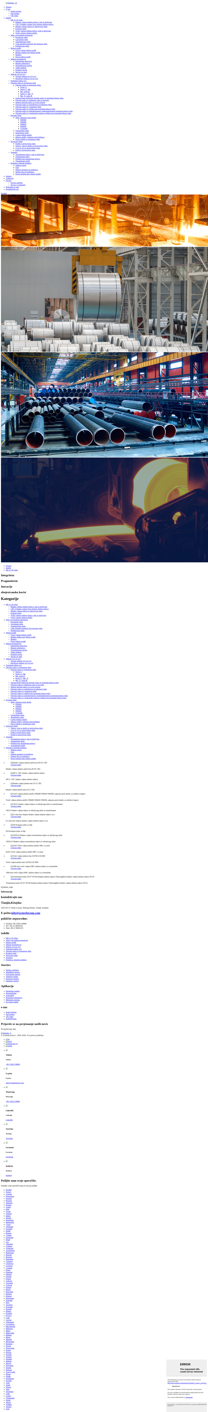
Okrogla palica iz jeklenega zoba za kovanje (32, 100)
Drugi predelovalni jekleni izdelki (28, 174)
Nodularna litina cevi (18, 81)
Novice (8, 181)
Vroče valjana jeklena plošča (26, 33)
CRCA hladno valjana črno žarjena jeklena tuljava (34, 24)
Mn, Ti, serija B (26, 96)
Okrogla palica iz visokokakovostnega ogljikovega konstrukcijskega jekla (43, 113)
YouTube (9, 1138)
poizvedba (17, 765)
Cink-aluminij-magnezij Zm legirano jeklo (31, 44)
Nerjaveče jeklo (17, 142)
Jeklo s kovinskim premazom (22, 35)
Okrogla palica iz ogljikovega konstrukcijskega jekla (35, 109)
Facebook (9, 1157)
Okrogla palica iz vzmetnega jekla (28, 107)
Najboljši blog (11, 1019)
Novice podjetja (17, 183)
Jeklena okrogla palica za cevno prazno (30, 102)
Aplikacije (10, 178)
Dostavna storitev (12, 979)
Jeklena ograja (20, 165)
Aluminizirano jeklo (23, 42)
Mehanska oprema (13, 1000)
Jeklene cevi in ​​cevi (18, 74)
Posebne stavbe (21, 70)
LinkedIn (9, 1120)
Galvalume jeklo (21, 40)
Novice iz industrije (18, 185)
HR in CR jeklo (17, 20)
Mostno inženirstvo (22, 63)
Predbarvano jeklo (22, 46)
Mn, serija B (25, 92)
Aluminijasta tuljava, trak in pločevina (29, 155)
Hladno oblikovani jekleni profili (27, 53)
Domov (9, 7)
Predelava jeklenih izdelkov (21, 163)
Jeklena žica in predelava (24, 172)
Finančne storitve (12, 981)
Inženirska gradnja (13, 991)
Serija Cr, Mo (25, 89)
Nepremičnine (11, 993)
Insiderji (9, 1175)
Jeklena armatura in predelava (26, 170)
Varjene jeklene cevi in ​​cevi (25, 76)
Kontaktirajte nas (12, 189)
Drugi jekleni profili (22, 57)
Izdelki (8, 18)
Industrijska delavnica (23, 61)
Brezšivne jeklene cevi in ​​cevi (26, 79)
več (12, 765)
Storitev (9, 176)
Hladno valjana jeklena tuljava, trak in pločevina (33, 22)
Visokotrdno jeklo (22, 131)
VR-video (14, 16)
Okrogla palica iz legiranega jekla (23, 83)
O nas (8, 9)
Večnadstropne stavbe (23, 66)
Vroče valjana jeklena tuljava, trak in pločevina (33, 31)
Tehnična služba (12, 977)
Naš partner (15, 14)
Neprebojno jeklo (22, 133)
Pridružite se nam (12, 187)
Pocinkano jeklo (21, 37)
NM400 (23, 122)
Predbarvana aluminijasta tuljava (27, 159)
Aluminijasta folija (22, 157)
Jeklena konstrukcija (18, 59)
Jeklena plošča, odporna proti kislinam (29, 137)
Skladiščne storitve (13, 972)
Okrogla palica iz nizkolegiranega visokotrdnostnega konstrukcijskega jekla (44, 111)
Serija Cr (23, 87)
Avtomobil (10, 996)
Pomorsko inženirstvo (14, 998)
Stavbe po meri (21, 72)
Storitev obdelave (12, 970)
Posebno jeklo (16, 115)
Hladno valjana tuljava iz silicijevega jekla (31, 27)
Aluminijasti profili (22, 161)
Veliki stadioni (20, 68)
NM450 (23, 124)
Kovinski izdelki (12, 1002)
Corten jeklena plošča (23, 135)
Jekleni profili (16, 48)
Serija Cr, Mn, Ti (26, 94)
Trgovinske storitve (13, 974)
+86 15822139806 (13, 1064)
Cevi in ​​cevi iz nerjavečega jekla (27, 148)
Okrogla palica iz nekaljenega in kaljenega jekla (33, 105)
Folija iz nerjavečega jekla (25, 150)
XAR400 (23, 129)
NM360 (23, 120)
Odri (17, 168)
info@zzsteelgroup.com (25, 912)
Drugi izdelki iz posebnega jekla (27, 139)
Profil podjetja (16, 11)
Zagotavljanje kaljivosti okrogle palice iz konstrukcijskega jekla (39, 98)
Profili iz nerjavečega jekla (25, 144)
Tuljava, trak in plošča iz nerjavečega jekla (31, 146)
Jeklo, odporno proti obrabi (25, 118)
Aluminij (14, 152)
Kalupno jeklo (20, 29)
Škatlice (18, 55)
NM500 (23, 126)
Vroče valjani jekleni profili (25, 50)
